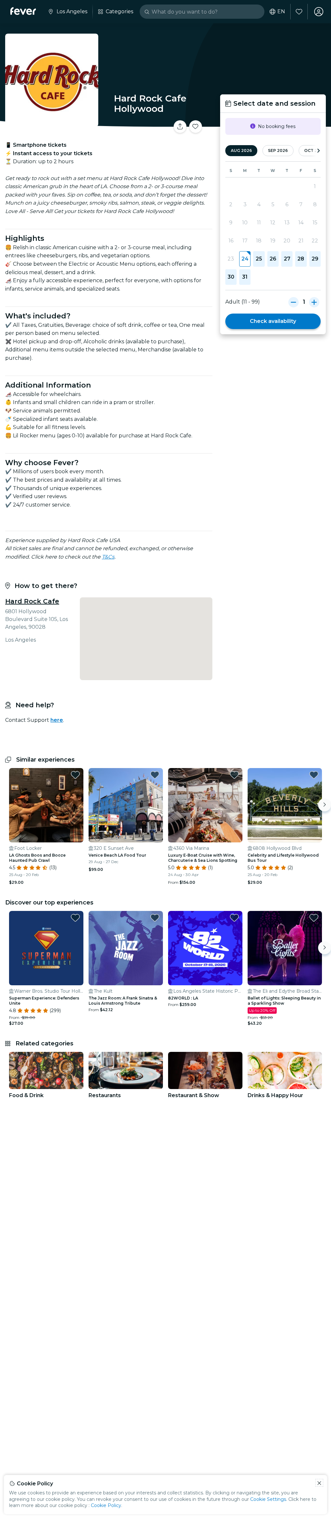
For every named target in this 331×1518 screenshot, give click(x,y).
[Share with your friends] (180, 126)
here (56, 720)
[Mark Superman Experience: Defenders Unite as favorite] (75, 918)
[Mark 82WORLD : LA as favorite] (234, 918)
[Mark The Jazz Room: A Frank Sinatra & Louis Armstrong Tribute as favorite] (155, 918)
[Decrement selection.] (293, 302)
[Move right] (324, 804)
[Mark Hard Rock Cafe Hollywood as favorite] (195, 126)
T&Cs (108, 557)
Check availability (273, 321)
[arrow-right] (318, 151)
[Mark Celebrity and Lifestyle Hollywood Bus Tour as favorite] (314, 775)
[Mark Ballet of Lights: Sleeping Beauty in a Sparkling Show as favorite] (314, 918)
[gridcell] (245, 259)
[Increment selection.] (314, 302)
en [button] (281, 12)
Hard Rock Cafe (32, 601)
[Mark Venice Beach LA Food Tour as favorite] (155, 775)
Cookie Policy (106, 1505)
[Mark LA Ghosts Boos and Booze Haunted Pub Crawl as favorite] (75, 775)
